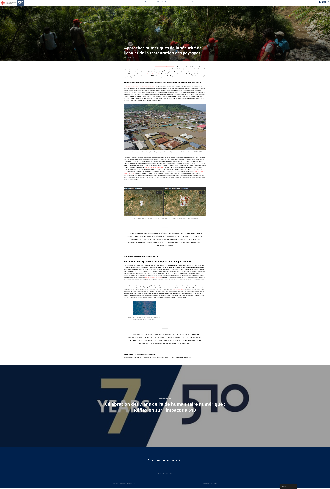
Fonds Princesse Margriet (178, 289)
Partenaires (174, 1)
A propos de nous (150, 1)
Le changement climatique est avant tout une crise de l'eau (139, 86)
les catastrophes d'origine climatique (164, 66)
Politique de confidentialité (165, 474)
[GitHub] (325, 2)
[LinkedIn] (320, 2)
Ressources (183, 1)
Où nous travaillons (162, 1)
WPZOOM (213, 484)
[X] (323, 2)
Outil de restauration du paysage (153, 277)
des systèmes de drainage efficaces (154, 167)
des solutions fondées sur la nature (152, 74)
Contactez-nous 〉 (165, 460)
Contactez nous (192, 1)
